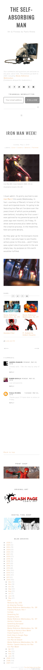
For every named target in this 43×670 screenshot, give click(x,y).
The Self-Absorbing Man (21, 17)
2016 (8, 566)
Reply (11, 372)
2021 (8, 554)
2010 (8, 580)
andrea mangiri (16, 362)
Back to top (9, 452)
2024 (8, 547)
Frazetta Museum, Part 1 (16, 610)
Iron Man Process (13, 637)
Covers (20, 147)
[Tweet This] (18, 296)
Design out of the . (30, 669)
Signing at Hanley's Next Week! (19, 630)
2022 (8, 552)
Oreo (9, 600)
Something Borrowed (15, 624)
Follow (32, 100)
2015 (8, 568)
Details (28, 147)
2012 (8, 575)
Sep (10, 589)
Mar (10, 651)
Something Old (13, 614)
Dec (10, 582)
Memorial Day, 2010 (14, 603)
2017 (8, 563)
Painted (35, 147)
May (10, 598)
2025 (8, 545)
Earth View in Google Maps (17, 635)
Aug (10, 591)
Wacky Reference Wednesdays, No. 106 (22, 628)
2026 (8, 543)
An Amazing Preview (15, 605)
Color (13, 147)
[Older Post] (36, 348)
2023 (8, 550)
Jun (10, 596)
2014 (8, 570)
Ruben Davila (15, 378)
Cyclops (10, 612)
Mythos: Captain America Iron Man (20, 644)
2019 (8, 559)
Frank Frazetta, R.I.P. (15, 633)
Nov (10, 584)
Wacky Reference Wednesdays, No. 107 (22, 619)
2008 (8, 661)
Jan (10, 656)
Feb (10, 654)
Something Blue (13, 626)
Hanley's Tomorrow (14, 621)
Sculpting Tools (13, 617)
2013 (8, 573)
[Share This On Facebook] (13, 296)
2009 (8, 658)
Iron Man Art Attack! (14, 640)
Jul (9, 593)
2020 (8, 556)
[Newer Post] (6, 348)
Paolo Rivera (15, 393)
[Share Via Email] (27, 296)
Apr (9, 649)
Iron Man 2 (8, 199)
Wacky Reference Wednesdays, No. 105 (22, 642)
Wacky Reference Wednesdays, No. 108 (22, 607)
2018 (8, 561)
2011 (8, 577)
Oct (9, 587)
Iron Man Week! (13, 647)
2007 (8, 663)
